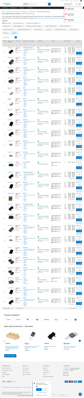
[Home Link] (7, 4)
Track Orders (76, 0)
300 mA (25, 52)
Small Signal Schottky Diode (29, 49)
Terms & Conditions (27, 387)
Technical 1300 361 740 (7, 370)
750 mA (25, 147)
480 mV (25, 115)
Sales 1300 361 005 (6, 368)
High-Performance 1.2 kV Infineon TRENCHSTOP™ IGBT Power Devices (32, 347)
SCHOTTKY (26, 280)
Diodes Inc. (61, 18)
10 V (25, 271)
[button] (5, 8)
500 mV (25, 93)
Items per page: (6, 308)
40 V (25, 51)
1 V (24, 146)
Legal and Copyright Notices (16, 387)
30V (25, 282)
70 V (25, 155)
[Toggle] (3, 23)
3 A (24, 272)
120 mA (25, 72)
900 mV (25, 178)
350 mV (25, 63)
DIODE (25, 163)
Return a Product (26, 372)
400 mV (25, 53)
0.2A (25, 281)
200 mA (25, 82)
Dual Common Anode (28, 228)
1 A (24, 54)
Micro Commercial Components (46, 18)
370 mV (25, 273)
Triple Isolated (27, 70)
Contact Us (67, 0)
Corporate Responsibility (48, 376)
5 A (24, 274)
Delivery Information (27, 374)
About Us (45, 368)
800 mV (25, 83)
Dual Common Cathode (28, 174)
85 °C (25, 275)
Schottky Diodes (32, 11)
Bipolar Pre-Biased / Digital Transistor (50, 347)
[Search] (49, 4)
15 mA (25, 156)
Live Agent (4, 372)
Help (71, 0)
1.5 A (25, 94)
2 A (24, 198)
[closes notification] (81, 8)
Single (25, 90)
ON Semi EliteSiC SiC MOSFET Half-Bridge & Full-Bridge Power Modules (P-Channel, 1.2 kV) (12, 347)
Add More (14, 32)
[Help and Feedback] (80, 394)
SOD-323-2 (26, 283)
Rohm (56, 18)
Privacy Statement (5, 387)
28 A (25, 200)
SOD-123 (25, 167)
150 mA (25, 145)
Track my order (26, 368)
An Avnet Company (6, 392)
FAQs (3, 376)
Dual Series (26, 50)
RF (24, 164)
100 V (25, 144)
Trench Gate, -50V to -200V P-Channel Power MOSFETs (70, 347)
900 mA (25, 84)
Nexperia (36, 18)
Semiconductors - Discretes (12, 11)
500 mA (25, 116)
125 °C (25, 64)
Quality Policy (46, 372)
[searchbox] (38, 4)
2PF (24, 165)
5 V (24, 61)
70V (24, 166)
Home (3, 11)
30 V (25, 81)
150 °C (25, 55)
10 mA (25, 62)
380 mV (25, 73)
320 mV (25, 231)
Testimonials (45, 370)
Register (70, 3)
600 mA (25, 126)
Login (67, 3)
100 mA (25, 114)
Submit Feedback (6, 374)
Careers (44, 374)
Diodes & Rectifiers (23, 11)
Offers (62, 0)
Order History (25, 370)
